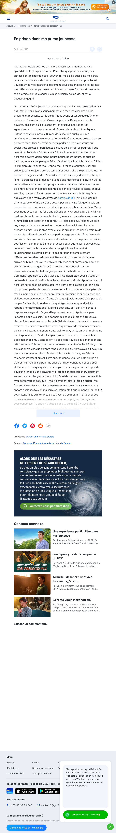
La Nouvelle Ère (15, 773)
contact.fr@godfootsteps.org (57, 805)
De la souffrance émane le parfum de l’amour (47, 443)
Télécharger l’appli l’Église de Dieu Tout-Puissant (36, 783)
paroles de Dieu (67, 197)
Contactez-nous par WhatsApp (26, 827)
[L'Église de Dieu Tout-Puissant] (58, 18)
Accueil (10, 26)
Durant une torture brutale (40, 436)
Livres (35, 762)
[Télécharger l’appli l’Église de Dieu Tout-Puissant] (10, 790)
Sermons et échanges (43, 768)
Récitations (12, 768)
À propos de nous (41, 773)
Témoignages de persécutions (48, 26)
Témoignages (23, 26)
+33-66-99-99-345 (21, 805)
